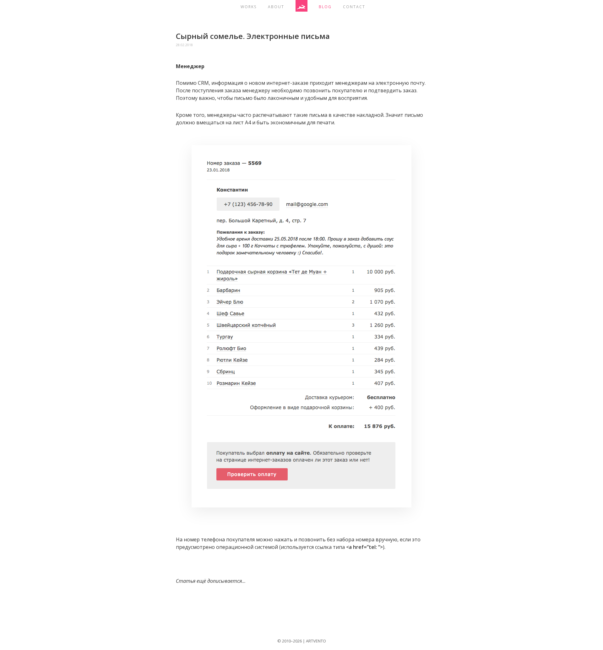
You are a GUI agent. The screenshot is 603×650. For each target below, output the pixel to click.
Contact (354, 6)
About (276, 6)
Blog (325, 6)
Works (249, 6)
